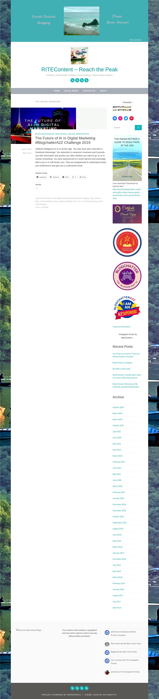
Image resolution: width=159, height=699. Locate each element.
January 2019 (118, 553)
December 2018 (119, 559)
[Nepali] (116, 110)
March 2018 (117, 577)
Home (57, 91)
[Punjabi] (118, 110)
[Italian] (130, 107)
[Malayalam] (114, 110)
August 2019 (118, 529)
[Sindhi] (123, 110)
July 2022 (117, 432)
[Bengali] (114, 107)
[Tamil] (128, 110)
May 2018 (117, 571)
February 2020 (119, 492)
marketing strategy (91, 201)
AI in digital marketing (61, 198)
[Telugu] (130, 110)
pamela (114, 672)
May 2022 (117, 444)
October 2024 (118, 407)
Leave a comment (41, 207)
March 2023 (117, 419)
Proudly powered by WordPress (61, 695)
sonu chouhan (117, 660)
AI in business (46, 198)
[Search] (138, 127)
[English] (116, 107)
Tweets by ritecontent (121, 327)
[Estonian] (118, 107)
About (103, 91)
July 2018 (117, 565)
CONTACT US (89, 91)
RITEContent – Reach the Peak (79, 69)
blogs (92, 198)
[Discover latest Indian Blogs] (28, 630)
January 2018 (118, 589)
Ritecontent (27, 153)
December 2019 (119, 505)
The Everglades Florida (129, 672)
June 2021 (117, 468)
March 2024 (117, 413)
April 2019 (117, 541)
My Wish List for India (121, 369)
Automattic (110, 695)
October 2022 (118, 426)
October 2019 (118, 517)
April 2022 (117, 450)
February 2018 (119, 583)
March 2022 (117, 456)
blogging (86, 198)
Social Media (71, 91)
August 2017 (118, 596)
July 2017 (117, 602)
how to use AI (78, 201)
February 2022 (119, 462)
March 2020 (117, 486)
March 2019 (117, 547)
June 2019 (117, 535)
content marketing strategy (49, 201)
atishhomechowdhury (120, 632)
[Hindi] (128, 107)
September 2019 (119, 523)
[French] (121, 107)
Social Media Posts (78, 134)
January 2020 (118, 498)
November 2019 (119, 511)
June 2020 (117, 480)
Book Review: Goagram (122, 363)
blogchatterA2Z (76, 198)
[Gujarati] (125, 107)
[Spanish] (125, 110)
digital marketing (66, 201)
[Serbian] (121, 110)
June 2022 (117, 438)
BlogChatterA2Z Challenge (51, 134)
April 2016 (117, 608)
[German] (123, 107)
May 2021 (117, 474)
